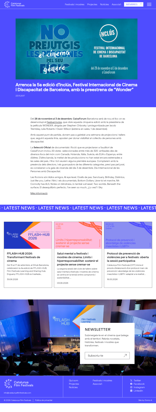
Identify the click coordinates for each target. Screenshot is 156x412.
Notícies (104, 4)
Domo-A (148, 400)
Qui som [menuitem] (73, 380)
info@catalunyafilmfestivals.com (17, 393)
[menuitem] (141, 380)
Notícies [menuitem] (73, 387)
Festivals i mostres (74, 4)
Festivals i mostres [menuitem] (102, 380)
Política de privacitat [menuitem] (43, 400)
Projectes (92, 4)
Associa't (116, 4)
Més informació (39, 193)
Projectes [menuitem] (74, 383)
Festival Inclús (54, 122)
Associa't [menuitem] (97, 383)
